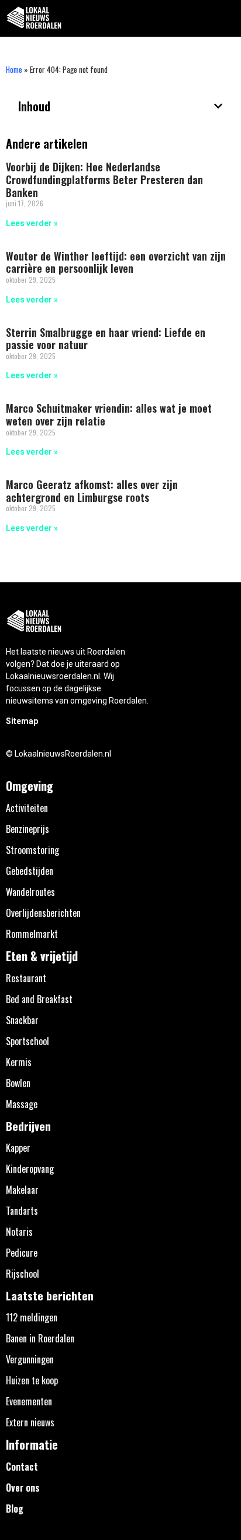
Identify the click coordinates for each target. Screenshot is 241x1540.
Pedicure (21, 1253)
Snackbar (22, 1020)
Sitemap (22, 721)
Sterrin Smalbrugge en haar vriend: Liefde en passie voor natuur (105, 339)
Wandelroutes (30, 892)
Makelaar (22, 1190)
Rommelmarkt (32, 934)
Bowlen (18, 1083)
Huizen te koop (32, 1380)
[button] (225, 18)
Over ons (23, 1488)
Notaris (19, 1232)
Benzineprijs (27, 829)
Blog (14, 1509)
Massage (21, 1104)
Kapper (18, 1148)
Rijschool (22, 1274)
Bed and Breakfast (39, 999)
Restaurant (26, 978)
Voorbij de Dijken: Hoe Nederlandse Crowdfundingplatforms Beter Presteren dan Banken (104, 179)
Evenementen (29, 1401)
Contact (22, 1467)
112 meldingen (31, 1317)
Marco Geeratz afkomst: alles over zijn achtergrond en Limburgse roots (92, 491)
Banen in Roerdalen (40, 1338)
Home (14, 69)
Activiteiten (27, 808)
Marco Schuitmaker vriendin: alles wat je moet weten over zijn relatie (109, 414)
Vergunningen (30, 1359)
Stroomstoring (32, 850)
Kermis (19, 1062)
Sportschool (27, 1041)
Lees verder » (32, 223)
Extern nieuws (30, 1422)
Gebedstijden (29, 871)
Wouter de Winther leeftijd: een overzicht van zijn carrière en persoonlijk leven (116, 262)
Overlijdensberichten (43, 913)
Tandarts (22, 1211)
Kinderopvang (30, 1169)
